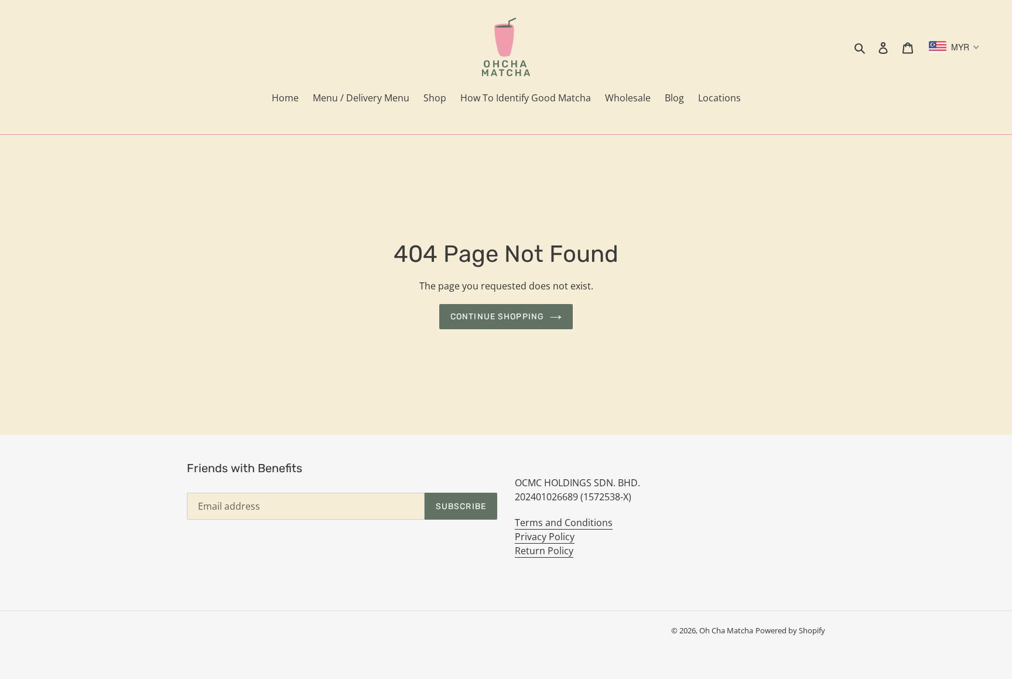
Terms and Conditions (564, 522)
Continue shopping (497, 317)
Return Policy (544, 550)
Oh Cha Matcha (726, 630)
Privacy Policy (545, 536)
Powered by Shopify (790, 630)
